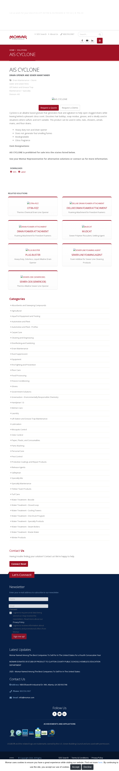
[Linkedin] (92, 40)
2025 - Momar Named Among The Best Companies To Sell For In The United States (44, 671)
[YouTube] (87, 40)
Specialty (26, 91)
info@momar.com (26, 697)
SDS (14, 172)
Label (23, 172)
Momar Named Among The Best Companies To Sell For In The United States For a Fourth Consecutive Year (55, 655)
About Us (54, 34)
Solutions (22, 50)
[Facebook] (82, 40)
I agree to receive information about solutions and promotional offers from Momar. (29, 628)
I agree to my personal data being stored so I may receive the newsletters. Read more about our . (28, 617)
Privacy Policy (18, 622)
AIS (18, 94)
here (100, 762)
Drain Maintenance (21, 80)
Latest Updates (20, 649)
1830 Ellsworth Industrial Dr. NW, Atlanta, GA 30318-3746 (43, 684)
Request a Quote (48, 107)
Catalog (59, 19)
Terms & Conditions (80, 758)
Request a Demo (70, 107)
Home (11, 50)
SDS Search (41, 34)
